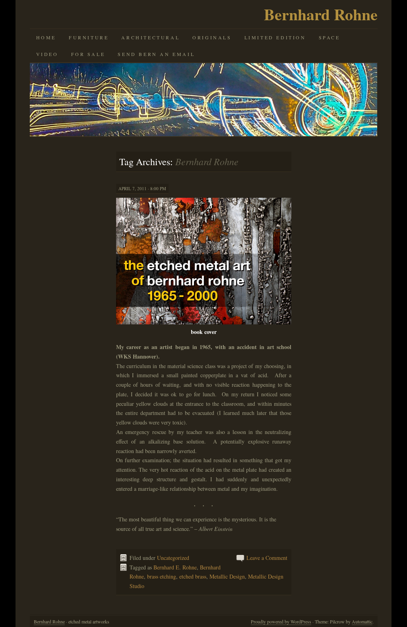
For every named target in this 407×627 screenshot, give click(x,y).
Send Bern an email (156, 54)
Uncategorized (173, 557)
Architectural (150, 37)
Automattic (362, 621)
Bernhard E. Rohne (175, 567)
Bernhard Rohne (321, 14)
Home (46, 37)
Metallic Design (227, 576)
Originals (211, 37)
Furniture (89, 37)
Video (47, 54)
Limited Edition (275, 37)
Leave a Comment (266, 557)
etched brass (192, 576)
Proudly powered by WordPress (281, 621)
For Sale (88, 54)
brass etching (161, 576)
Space (329, 37)
